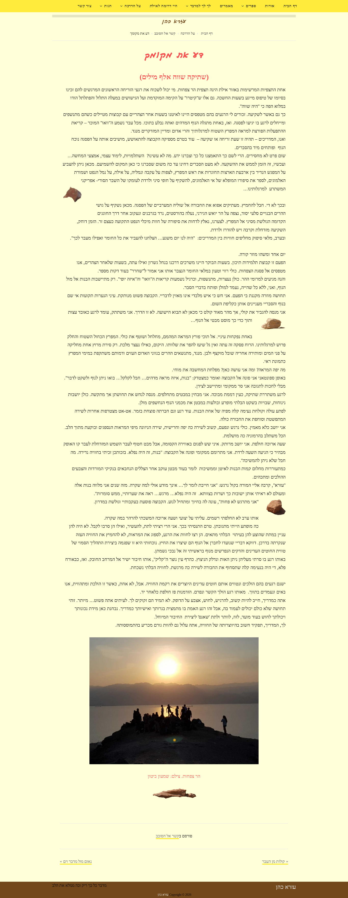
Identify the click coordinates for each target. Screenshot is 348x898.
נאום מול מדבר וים (77, 861)
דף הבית (290, 6)
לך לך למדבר (200, 6)
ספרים (251, 6)
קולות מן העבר (273, 861)
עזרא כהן (286, 887)
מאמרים (226, 6)
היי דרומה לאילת (164, 6)
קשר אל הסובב (165, 33)
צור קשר (84, 6)
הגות (108, 6)
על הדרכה (133, 6)
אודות (270, 6)
